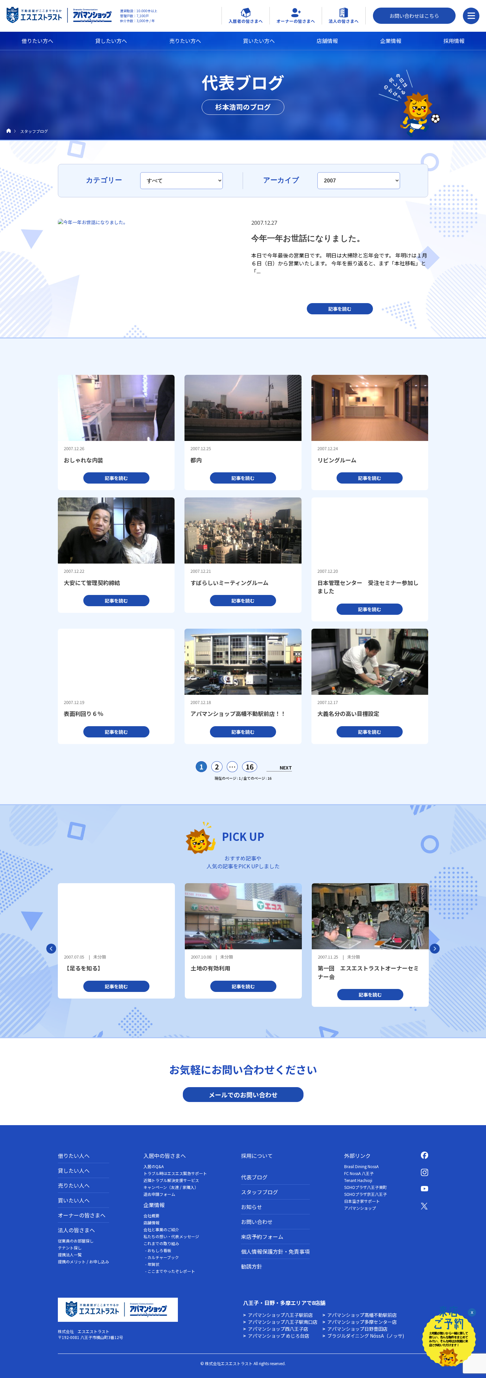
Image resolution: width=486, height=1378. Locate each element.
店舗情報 (327, 41)
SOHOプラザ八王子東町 (365, 1187)
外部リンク (357, 1156)
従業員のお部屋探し (76, 1240)
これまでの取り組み (161, 1243)
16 (250, 766)
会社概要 (151, 1215)
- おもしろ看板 (158, 1250)
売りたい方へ (185, 41)
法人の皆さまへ (76, 1230)
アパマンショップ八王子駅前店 (280, 1315)
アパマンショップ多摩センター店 (362, 1322)
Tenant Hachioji (358, 1180)
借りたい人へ (74, 1156)
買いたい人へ (74, 1200)
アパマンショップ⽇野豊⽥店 (357, 1328)
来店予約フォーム (262, 1236)
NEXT (286, 767)
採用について (257, 1156)
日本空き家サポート (362, 1201)
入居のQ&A (153, 1166)
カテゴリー (105, 179)
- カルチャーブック (162, 1257)
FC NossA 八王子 (359, 1173)
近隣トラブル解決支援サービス (171, 1180)
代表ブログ (254, 1177)
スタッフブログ (259, 1192)
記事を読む (339, 308)
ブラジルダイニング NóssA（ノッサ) (365, 1335)
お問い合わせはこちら (414, 15)
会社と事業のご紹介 (161, 1229)
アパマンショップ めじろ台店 (278, 1335)
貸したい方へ (111, 41)
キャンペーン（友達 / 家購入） (170, 1187)
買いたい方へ (259, 41)
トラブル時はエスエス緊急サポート (175, 1173)
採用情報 (454, 41)
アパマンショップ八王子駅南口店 (282, 1322)
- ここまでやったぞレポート (170, 1271)
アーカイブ (282, 179)
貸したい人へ (74, 1170)
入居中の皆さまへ (164, 1156)
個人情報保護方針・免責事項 (275, 1251)
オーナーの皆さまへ (81, 1215)
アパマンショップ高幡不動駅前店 (362, 1315)
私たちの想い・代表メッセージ (171, 1236)
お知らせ (251, 1207)
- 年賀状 (152, 1264)
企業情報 (390, 41)
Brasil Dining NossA (361, 1166)
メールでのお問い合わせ (243, 1094)
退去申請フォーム (159, 1194)
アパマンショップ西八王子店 (278, 1328)
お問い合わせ (257, 1222)
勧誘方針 (251, 1266)
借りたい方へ (37, 41)
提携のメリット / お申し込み (83, 1261)
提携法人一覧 (70, 1254)
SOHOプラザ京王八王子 (365, 1194)
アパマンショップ (360, 1208)
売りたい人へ (74, 1185)
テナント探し (70, 1247)
